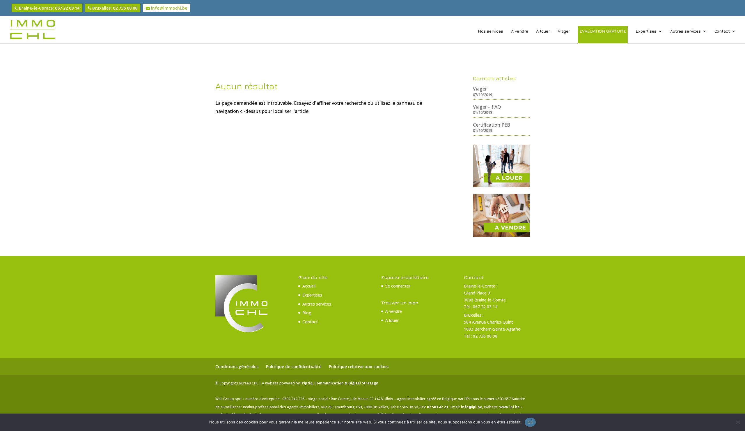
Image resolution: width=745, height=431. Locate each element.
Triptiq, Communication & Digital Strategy (339, 383)
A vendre (519, 31)
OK (530, 422)
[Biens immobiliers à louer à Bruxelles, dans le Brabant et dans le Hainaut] (501, 185)
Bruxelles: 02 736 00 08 (114, 8)
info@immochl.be (168, 8)
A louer (543, 31)
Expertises (646, 31)
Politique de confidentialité (293, 366)
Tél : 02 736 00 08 (480, 336)
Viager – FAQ (487, 107)
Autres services (685, 31)
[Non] (738, 422)
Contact (722, 31)
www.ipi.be (510, 407)
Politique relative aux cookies (359, 366)
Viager (564, 31)
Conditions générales (236, 366)
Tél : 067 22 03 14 (480, 306)
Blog (306, 312)
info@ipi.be (471, 407)
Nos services (490, 31)
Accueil (308, 286)
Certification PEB (491, 125)
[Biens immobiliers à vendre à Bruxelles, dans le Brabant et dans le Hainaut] (501, 235)
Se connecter (397, 286)
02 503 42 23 (438, 407)
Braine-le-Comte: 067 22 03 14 (48, 8)
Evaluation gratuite (602, 31)
